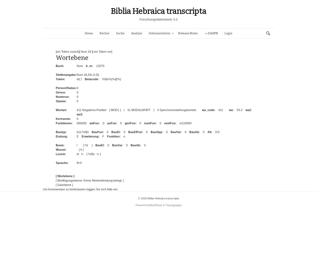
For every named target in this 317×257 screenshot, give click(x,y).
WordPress (155, 205)
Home (89, 33)
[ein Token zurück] (67, 51)
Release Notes (188, 33)
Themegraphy (173, 205)
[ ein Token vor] (102, 51)
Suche (120, 33)
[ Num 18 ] (85, 51)
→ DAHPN (211, 33)
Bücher (105, 33)
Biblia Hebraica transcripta (158, 11)
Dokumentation (159, 33)
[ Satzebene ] (64, 185)
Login (228, 33)
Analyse (136, 33)
